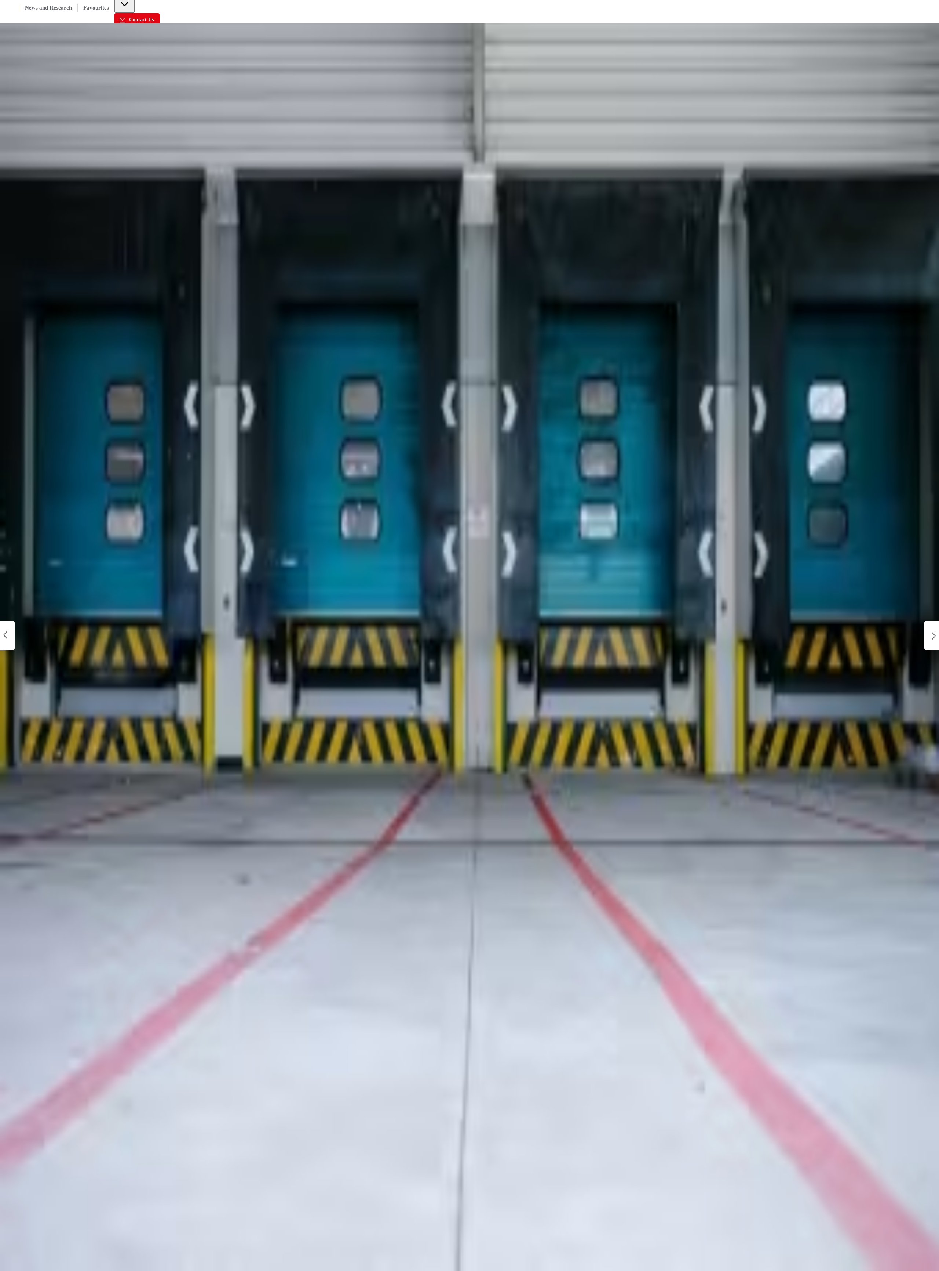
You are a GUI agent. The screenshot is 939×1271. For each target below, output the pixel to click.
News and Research (48, 8)
